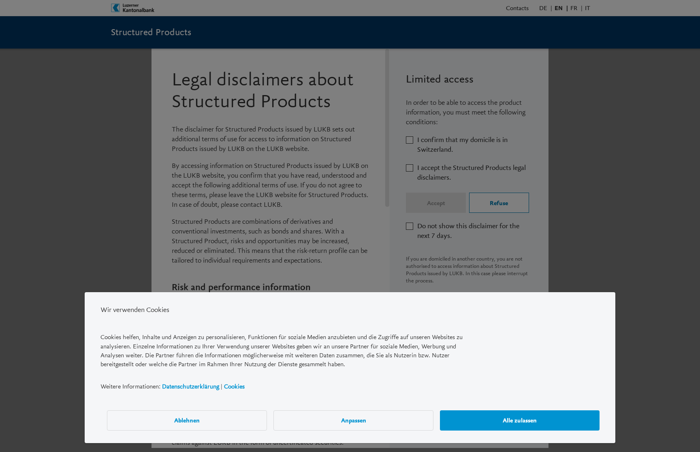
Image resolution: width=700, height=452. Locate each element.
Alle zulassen (520, 420)
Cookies (234, 386)
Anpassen (353, 420)
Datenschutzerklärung (190, 386)
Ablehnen (187, 420)
